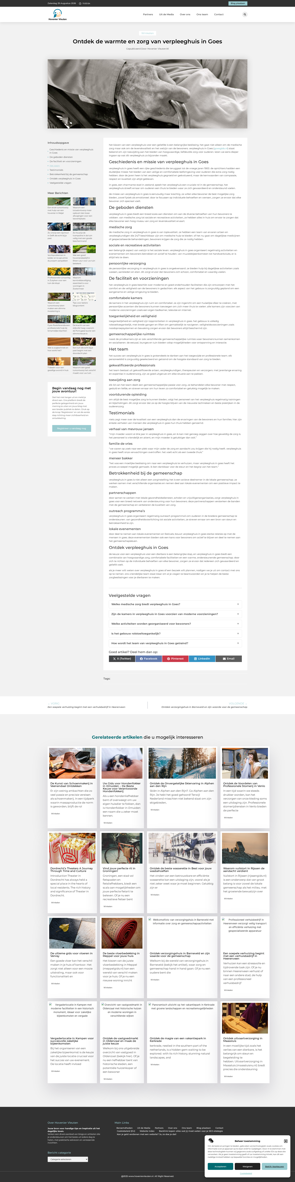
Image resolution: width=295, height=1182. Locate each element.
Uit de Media (166, 14)
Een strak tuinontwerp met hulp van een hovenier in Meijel (58, 210)
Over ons (185, 14)
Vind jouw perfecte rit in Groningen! (119, 870)
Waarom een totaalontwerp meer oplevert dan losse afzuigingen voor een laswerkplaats (82, 213)
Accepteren (220, 1166)
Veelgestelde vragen (60, 182)
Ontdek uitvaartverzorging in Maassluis (242, 1039)
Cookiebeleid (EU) (126, 1131)
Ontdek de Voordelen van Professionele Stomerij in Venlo (244, 785)
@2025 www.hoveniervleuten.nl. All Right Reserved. (147, 1176)
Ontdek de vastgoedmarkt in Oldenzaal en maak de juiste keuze (120, 1041)
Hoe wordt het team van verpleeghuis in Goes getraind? (175, 643)
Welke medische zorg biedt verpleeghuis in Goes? (175, 604)
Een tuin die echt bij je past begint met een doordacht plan (83, 350)
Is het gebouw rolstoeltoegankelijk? (175, 633)
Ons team (202, 14)
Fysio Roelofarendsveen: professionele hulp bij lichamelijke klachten (59, 328)
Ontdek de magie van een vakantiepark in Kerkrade (178, 1039)
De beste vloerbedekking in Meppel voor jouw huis (121, 954)
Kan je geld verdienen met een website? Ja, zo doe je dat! (146, 1134)
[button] (285, 1141)
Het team (55, 165)
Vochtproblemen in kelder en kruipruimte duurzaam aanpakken (58, 258)
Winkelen (147, 33)
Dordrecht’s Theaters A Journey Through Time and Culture (71, 870)
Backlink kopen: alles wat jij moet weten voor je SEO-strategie (191, 1131)
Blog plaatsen (204, 1128)
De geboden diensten (61, 157)
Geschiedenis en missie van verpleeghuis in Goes (71, 151)
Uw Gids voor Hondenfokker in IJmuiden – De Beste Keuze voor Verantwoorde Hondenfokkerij (122, 787)
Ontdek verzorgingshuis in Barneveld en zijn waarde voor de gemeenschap (180, 954)
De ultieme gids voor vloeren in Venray (71, 954)
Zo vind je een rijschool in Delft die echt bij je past (58, 235)
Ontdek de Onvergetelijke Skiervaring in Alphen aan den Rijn (182, 785)
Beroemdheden (124, 1128)
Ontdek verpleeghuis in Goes (65, 178)
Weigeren (248, 1166)
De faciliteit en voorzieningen (65, 161)
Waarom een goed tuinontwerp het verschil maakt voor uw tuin (84, 370)
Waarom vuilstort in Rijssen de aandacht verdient (243, 870)
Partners (148, 14)
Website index (147, 1131)
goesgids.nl (221, 148)
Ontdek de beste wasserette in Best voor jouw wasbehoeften (181, 870)
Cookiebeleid (246, 1173)
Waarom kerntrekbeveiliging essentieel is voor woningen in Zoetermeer (82, 283)
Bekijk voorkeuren (274, 1166)
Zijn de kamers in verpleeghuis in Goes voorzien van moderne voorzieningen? (175, 614)
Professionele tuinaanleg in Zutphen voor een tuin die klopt (59, 280)
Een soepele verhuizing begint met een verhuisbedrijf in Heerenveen (243, 956)
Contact (219, 14)
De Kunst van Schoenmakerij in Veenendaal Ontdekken (71, 785)
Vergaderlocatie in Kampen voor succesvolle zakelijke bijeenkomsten (72, 1041)
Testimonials (56, 170)
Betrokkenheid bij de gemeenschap (69, 174)
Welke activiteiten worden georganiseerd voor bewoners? (175, 623)
